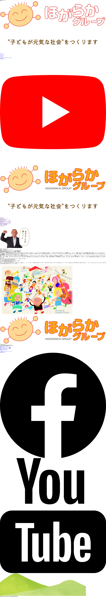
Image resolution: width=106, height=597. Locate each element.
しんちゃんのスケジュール (6, 57)
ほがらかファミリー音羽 (5, 347)
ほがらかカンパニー (4, 346)
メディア (2, 54)
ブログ (1, 56)
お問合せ (2, 58)
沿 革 (1, 53)
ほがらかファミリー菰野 (5, 348)
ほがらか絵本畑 (3, 349)
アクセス (2, 55)
